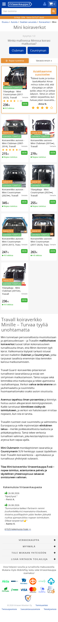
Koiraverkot (44, 22)
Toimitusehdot (42, 605)
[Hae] (53, 11)
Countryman (38, 50)
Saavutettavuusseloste (30, 609)
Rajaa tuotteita (16, 60)
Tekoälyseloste (50, 609)
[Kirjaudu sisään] (44, 3)
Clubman (18, 50)
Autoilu (14, 22)
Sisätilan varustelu (28, 22)
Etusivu (5, 22)
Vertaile (25, 97)
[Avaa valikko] (3, 4)
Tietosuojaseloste (9, 609)
